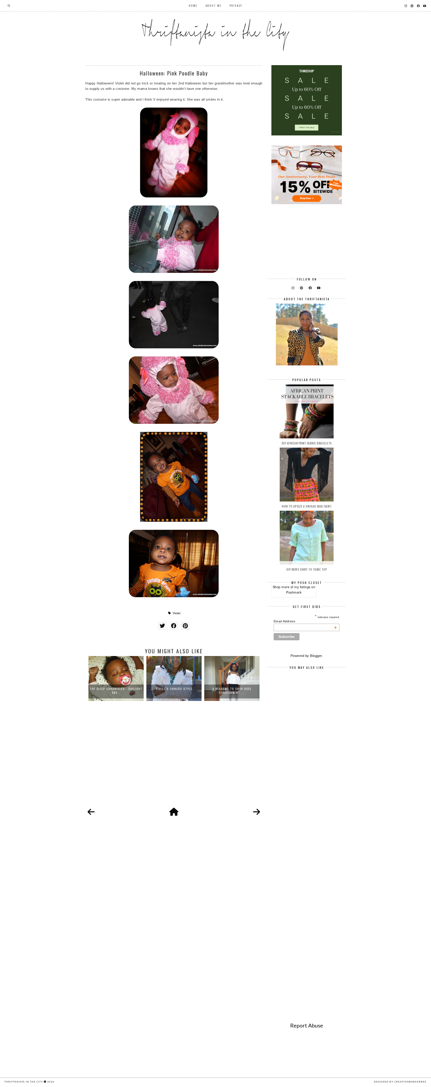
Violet (176, 613)
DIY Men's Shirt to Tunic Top (306, 569)
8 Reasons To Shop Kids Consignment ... (174, 690)
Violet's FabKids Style (116, 689)
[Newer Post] (91, 812)
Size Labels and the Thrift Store (232, 689)
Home (193, 5)
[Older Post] (256, 812)
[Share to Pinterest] (185, 626)
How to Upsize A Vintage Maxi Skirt (307, 506)
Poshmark (293, 592)
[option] (116, 678)
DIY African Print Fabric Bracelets (307, 443)
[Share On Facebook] (174, 626)
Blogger (316, 656)
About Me (214, 5)
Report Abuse (306, 1025)
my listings (302, 587)
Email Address (305, 621)
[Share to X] (162, 626)
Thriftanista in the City (23, 1081)
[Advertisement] (173, 759)
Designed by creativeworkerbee (400, 1081)
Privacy (236, 5)
